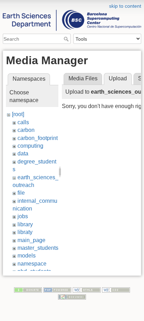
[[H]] (72, 4)
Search (67, 38)
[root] (18, 114)
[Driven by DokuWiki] (72, 296)
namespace (31, 264)
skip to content (125, 6)
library (25, 224)
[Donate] (28, 290)
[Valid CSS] (116, 290)
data (22, 153)
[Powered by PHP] (57, 290)
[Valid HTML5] (87, 290)
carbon (26, 130)
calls (23, 122)
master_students (37, 248)
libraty (25, 232)
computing (30, 146)
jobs (22, 216)
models (26, 256)
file (21, 193)
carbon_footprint (37, 138)
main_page (31, 240)
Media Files (83, 78)
